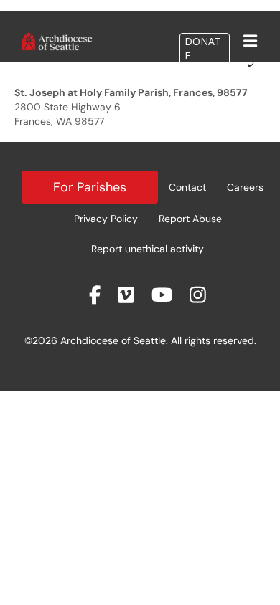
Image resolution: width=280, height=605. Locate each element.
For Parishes (89, 187)
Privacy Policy (106, 218)
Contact (187, 187)
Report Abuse (190, 218)
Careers (245, 187)
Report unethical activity (147, 248)
